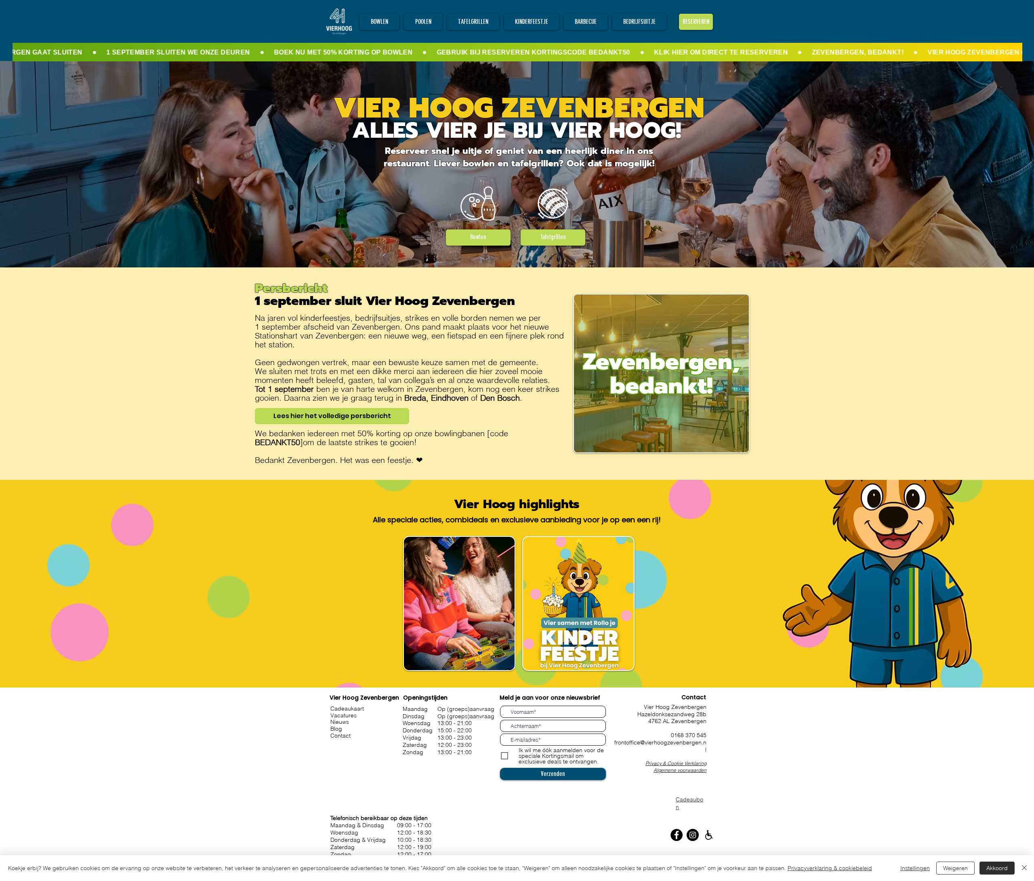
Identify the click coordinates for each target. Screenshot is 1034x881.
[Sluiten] (1024, 868)
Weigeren (955, 868)
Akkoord (997, 868)
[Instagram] (693, 835)
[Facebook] (676, 835)
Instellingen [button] (915, 868)
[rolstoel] (709, 835)
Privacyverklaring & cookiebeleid (830, 868)
